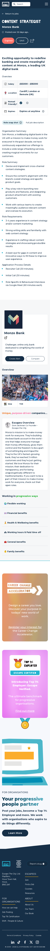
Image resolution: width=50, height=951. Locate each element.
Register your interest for (25, 627)
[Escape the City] (5, 4)
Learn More (15, 833)
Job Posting (7, 912)
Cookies (38, 935)
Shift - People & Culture (12, 921)
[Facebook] (25, 942)
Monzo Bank (14, 333)
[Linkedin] (12, 942)
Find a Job (29, 884)
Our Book (29, 913)
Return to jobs (12, 14)
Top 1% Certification (11, 916)
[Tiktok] (18, 942)
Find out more (25, 710)
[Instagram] (37, 942)
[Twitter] (31, 942)
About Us (29, 904)
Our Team (29, 909)
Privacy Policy (28, 935)
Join (27, 880)
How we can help (10, 908)
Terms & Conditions (14, 935)
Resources (29, 893)
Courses (28, 889)
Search (20, 4)
